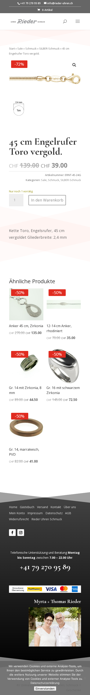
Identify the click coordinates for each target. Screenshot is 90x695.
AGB (68, 513)
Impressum (35, 513)
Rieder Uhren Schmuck (46, 519)
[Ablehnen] (85, 678)
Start (12, 48)
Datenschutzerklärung (45, 683)
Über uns (70, 507)
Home (13, 507)
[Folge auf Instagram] (20, 532)
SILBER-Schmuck (49, 48)
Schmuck (31, 48)
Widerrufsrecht (19, 519)
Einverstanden (45, 688)
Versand (42, 507)
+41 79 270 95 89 (45, 566)
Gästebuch (27, 507)
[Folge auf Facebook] (12, 532)
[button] (74, 65)
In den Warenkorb (47, 200)
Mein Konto (17, 513)
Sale (20, 48)
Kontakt (55, 507)
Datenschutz (54, 513)
